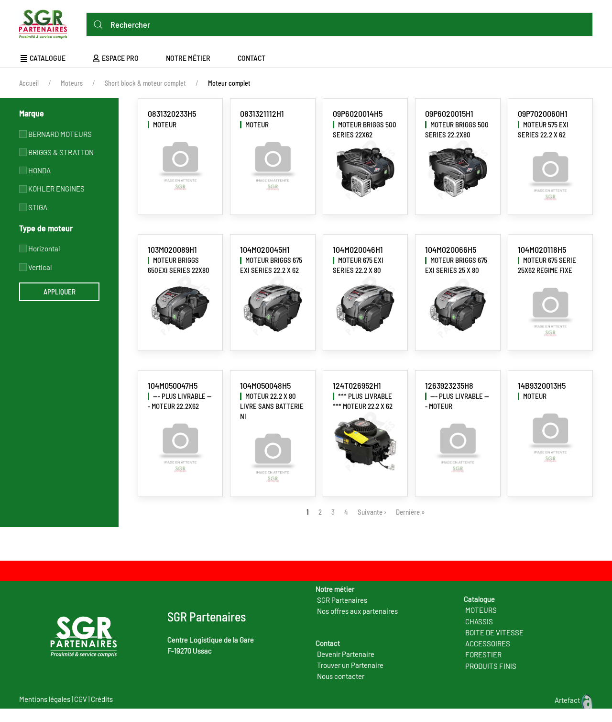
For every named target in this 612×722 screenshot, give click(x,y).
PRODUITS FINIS (490, 666)
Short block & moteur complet (145, 83)
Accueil (29, 83)
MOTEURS (481, 610)
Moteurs (72, 83)
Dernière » (410, 512)
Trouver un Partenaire (350, 665)
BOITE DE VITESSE (494, 632)
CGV (80, 699)
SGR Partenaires (342, 600)
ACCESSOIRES (487, 643)
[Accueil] (45, 22)
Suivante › (372, 512)
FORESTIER (483, 654)
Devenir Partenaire (345, 654)
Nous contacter (340, 676)
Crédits (102, 699)
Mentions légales (44, 699)
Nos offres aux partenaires (357, 611)
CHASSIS (479, 621)
